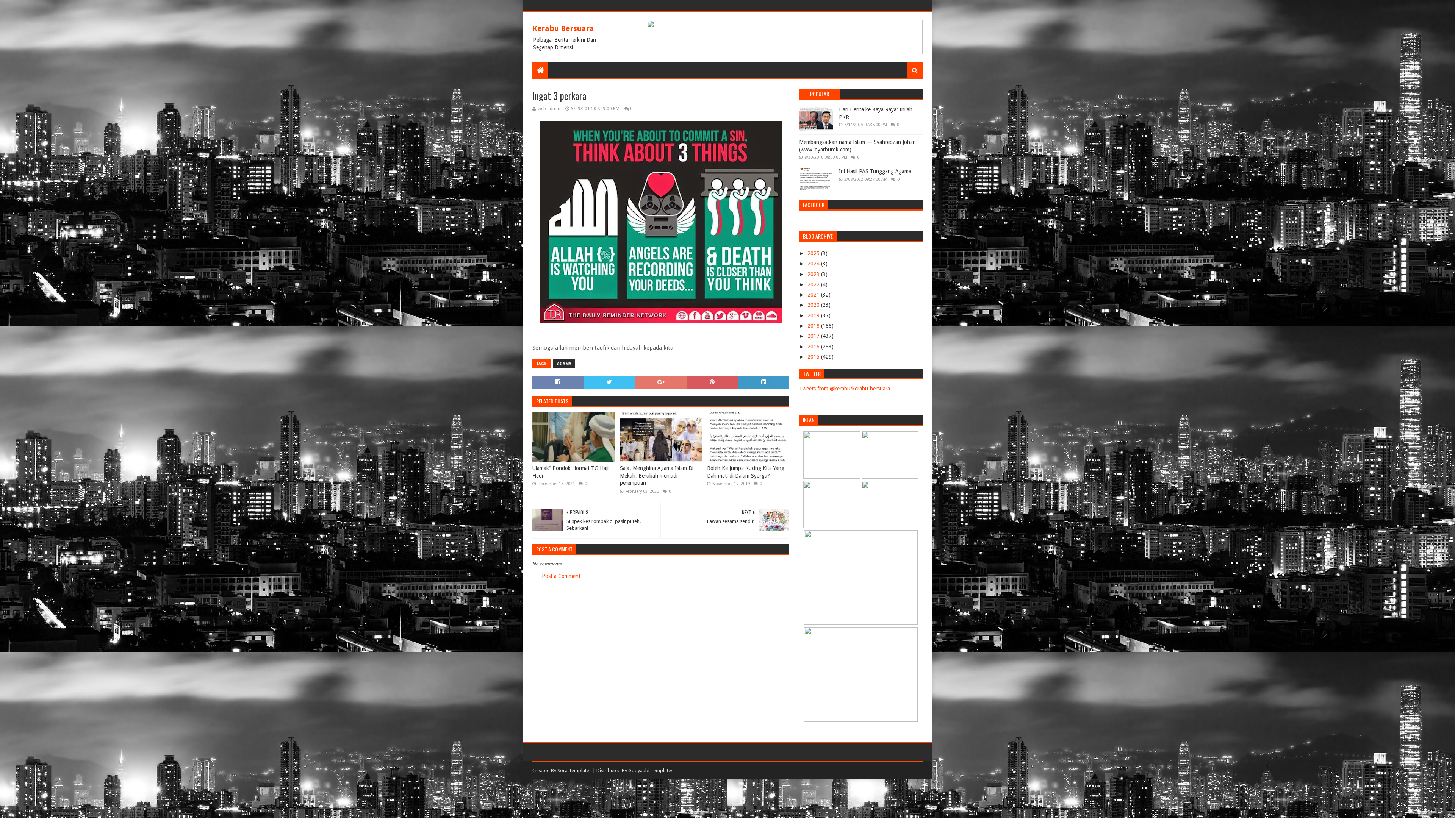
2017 (814, 336)
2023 (814, 274)
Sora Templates (574, 770)
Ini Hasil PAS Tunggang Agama (875, 171)
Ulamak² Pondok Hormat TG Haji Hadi (570, 472)
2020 (814, 305)
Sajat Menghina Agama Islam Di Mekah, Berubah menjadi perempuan (656, 475)
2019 (814, 315)
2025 (814, 253)
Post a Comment (561, 576)
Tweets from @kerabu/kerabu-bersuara (844, 389)
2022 (814, 284)
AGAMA (564, 364)
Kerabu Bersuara (563, 28)
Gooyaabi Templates (650, 770)
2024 (814, 264)
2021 (814, 295)
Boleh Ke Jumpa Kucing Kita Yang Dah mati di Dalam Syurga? (745, 472)
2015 (814, 357)
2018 (814, 326)
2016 (814, 346)
